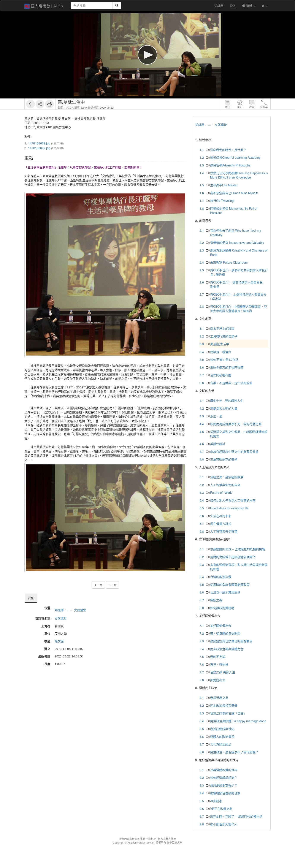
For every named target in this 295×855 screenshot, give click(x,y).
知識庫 (59, 610)
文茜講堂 (80, 610)
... (69, 610)
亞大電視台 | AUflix (47, 5)
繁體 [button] (249, 5)
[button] (265, 5)
